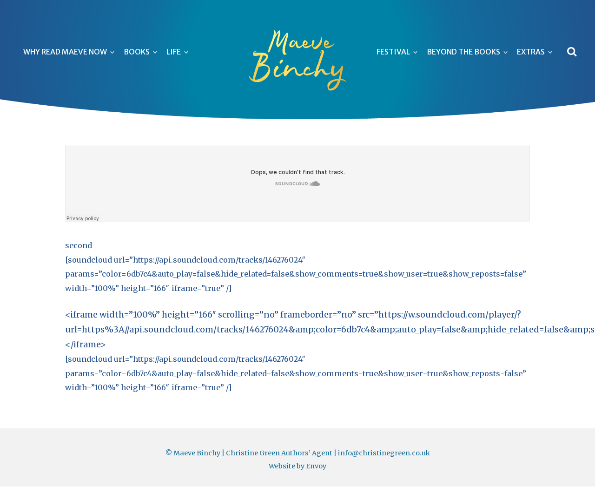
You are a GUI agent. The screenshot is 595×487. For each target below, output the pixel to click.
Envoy (316, 466)
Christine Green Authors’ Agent (279, 453)
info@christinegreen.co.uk (384, 453)
